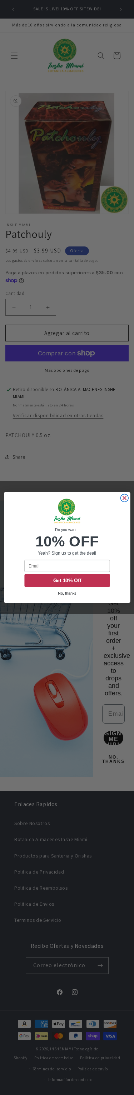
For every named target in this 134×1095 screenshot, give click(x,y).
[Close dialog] (124, 498)
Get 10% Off (67, 580)
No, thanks (67, 593)
